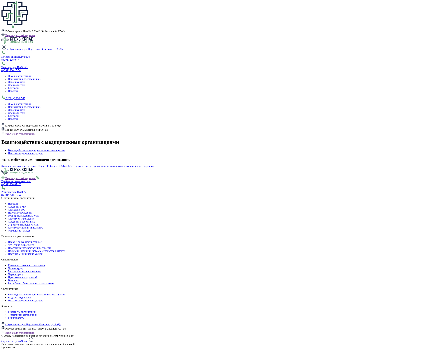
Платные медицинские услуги (25, 153)
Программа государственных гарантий (30, 247)
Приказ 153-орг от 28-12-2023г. (56, 166)
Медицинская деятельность (23, 215)
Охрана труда (15, 274)
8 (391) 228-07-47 (15, 98)
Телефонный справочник (22, 314)
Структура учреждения (21, 218)
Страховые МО (16, 209)
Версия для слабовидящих (20, 35)
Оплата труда (15, 268)
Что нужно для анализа (21, 244)
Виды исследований (19, 297)
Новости (13, 91)
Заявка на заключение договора (19, 166)
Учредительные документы (23, 224)
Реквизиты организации (22, 311)
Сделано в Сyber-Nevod (15, 341)
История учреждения (20, 212)
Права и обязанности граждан (25, 241)
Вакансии (13, 280)
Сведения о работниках (21, 221)
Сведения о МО (17, 206)
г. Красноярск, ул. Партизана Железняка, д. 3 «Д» (35, 49)
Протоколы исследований (22, 277)
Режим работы (16, 317)
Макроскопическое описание (24, 271)
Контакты (13, 88)
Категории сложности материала (26, 265)
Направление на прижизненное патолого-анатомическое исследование (114, 166)
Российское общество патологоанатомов (31, 283)
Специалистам (16, 85)
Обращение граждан (19, 230)
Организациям (16, 82)
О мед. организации (19, 76)
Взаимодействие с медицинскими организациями (36, 150)
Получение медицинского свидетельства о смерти (36, 250)
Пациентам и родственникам (24, 79)
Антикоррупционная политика (25, 227)
